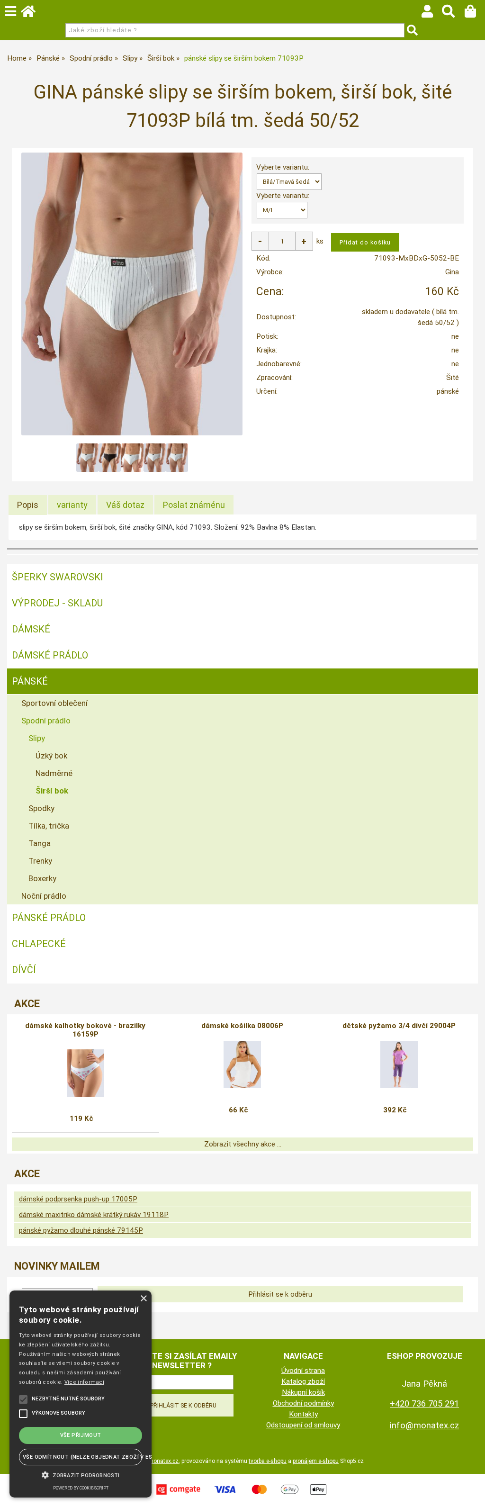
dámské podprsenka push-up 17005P (78, 1199)
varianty (72, 505)
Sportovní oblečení (54, 703)
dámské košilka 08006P (242, 1025)
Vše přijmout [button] (80, 1435)
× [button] (143, 1298)
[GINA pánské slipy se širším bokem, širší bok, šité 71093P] (131, 294)
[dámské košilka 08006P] (242, 1064)
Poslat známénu (194, 505)
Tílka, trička (48, 825)
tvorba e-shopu (268, 1461)
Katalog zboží (303, 1381)
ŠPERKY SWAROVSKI (57, 577)
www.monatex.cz (157, 1461)
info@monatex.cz (424, 1425)
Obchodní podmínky (303, 1403)
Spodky (41, 808)
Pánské (30, 681)
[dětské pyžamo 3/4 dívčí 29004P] (398, 1064)
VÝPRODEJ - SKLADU (57, 603)
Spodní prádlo (46, 720)
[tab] (28, 505)
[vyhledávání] (453, 13)
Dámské (31, 629)
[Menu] (10, 11)
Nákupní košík (303, 1392)
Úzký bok (51, 755)
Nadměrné (54, 773)
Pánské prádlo (49, 917)
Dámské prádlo (50, 655)
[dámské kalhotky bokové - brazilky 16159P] (85, 1073)
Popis (27, 505)
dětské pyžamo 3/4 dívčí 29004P (399, 1025)
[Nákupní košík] (475, 13)
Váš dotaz (125, 505)
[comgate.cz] (242, 1495)
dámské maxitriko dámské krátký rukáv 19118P (94, 1214)
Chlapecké (39, 943)
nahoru (471, 1493)
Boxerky (42, 878)
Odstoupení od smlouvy (303, 1425)
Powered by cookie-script (80, 1488)
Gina (452, 272)
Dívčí (24, 969)
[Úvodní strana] (33, 13)
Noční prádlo (43, 896)
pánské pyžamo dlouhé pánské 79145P (81, 1230)
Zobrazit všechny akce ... (242, 1144)
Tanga (39, 843)
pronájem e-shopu (316, 1461)
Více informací (84, 1382)
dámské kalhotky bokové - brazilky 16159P (85, 1029)
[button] (80, 1474)
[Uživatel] (432, 13)
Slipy (36, 738)
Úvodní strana (303, 1370)
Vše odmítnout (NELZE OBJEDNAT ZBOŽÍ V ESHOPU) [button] (82, 1457)
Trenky (40, 861)
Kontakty (303, 1414)
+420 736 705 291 (424, 1403)
